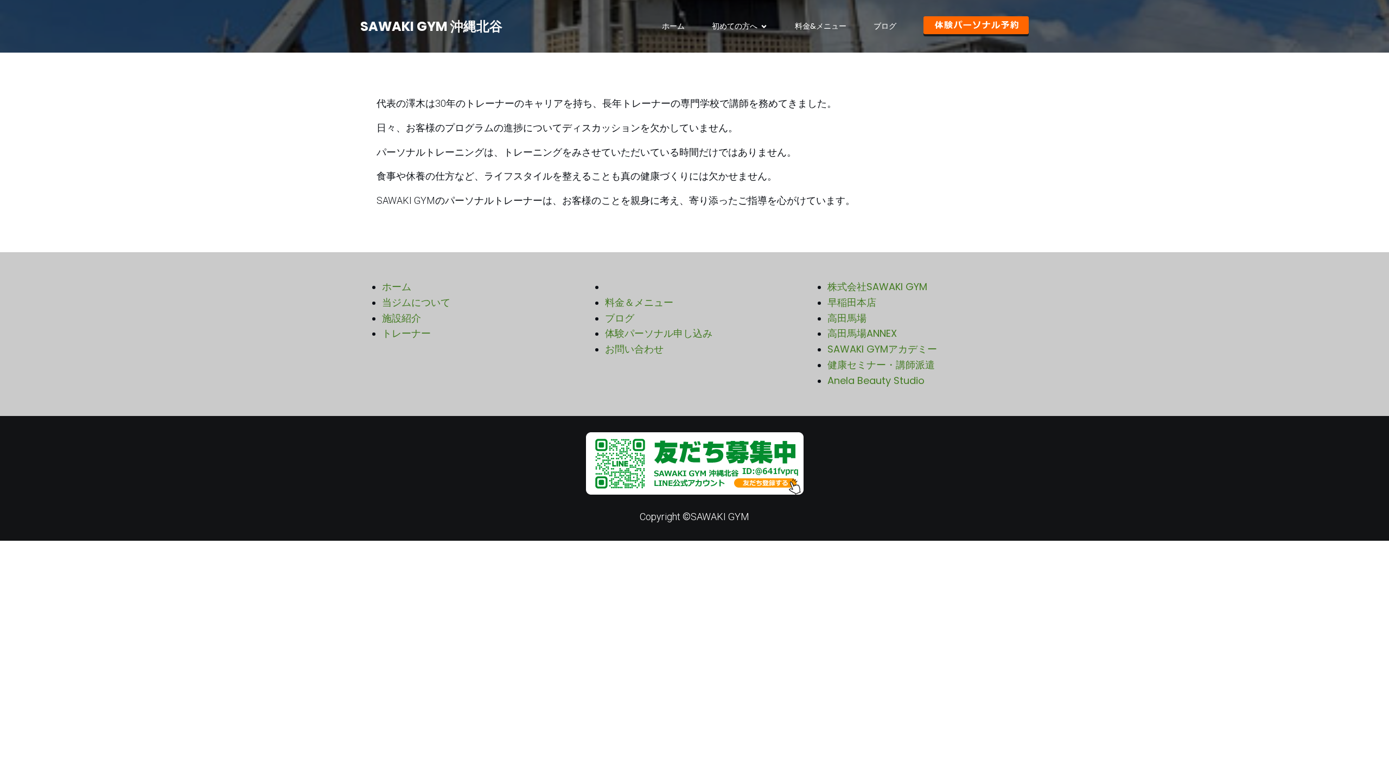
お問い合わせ (634, 349)
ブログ (885, 26)
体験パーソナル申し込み (658, 333)
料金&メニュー (820, 26)
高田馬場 (846, 318)
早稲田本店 (851, 302)
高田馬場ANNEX (862, 333)
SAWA (841, 349)
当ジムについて (416, 302)
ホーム (673, 26)
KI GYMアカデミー (896, 349)
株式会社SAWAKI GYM (877, 286)
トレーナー (406, 333)
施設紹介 (401, 318)
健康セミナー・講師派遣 (881, 365)
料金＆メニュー (639, 302)
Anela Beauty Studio (876, 380)
